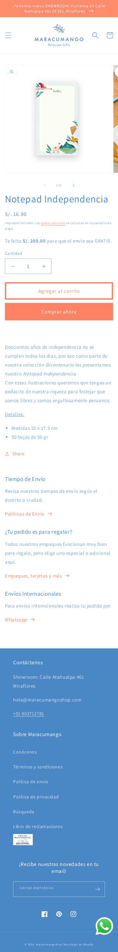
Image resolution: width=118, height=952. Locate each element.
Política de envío (30, 782)
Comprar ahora (59, 312)
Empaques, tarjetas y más (33, 576)
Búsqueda (23, 812)
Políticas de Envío (25, 514)
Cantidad (13, 253)
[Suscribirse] (97, 889)
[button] (8, 35)
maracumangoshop (49, 944)
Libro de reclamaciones (38, 826)
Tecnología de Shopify (78, 944)
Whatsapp (16, 619)
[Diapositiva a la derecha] (73, 185)
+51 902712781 (28, 713)
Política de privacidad (36, 797)
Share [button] (18, 454)
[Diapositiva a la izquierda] (44, 185)
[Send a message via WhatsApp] (104, 926)
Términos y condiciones (38, 767)
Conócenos (25, 752)
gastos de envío (53, 223)
